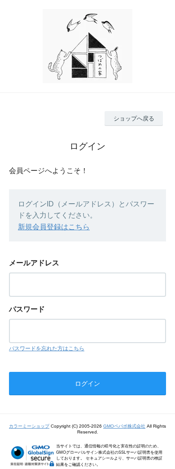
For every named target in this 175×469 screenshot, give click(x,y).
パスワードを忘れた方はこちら (46, 348)
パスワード (27, 309)
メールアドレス (34, 263)
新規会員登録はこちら (54, 227)
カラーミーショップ (29, 426)
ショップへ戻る (134, 118)
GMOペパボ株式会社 (124, 426)
